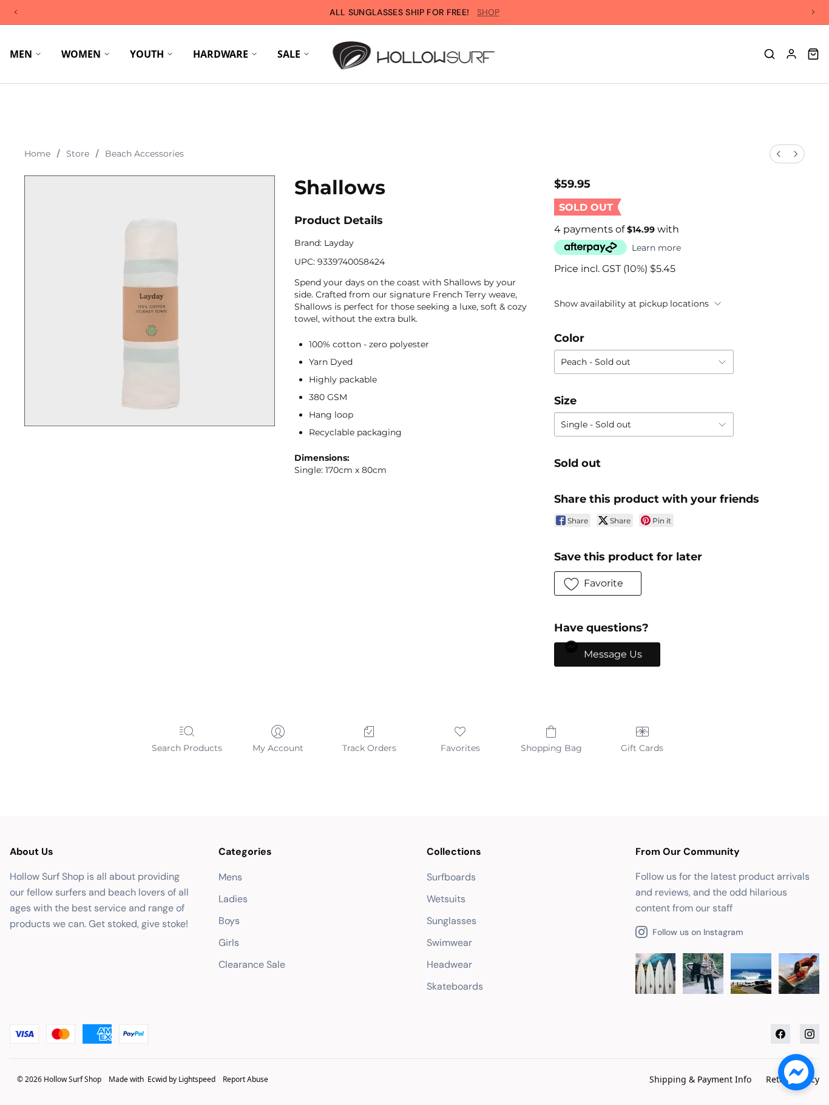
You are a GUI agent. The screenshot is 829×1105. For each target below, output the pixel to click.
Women (81, 54)
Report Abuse (245, 1079)
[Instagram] (809, 1034)
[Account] (791, 54)
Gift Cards (642, 748)
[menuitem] (778, 154)
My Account (277, 748)
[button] (597, 583)
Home (37, 153)
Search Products (187, 748)
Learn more (656, 247)
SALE (288, 54)
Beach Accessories (144, 153)
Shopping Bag (551, 748)
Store (77, 153)
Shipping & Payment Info (700, 1079)
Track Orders (369, 748)
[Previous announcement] (16, 12)
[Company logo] (414, 54)
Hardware (220, 54)
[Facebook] (780, 1034)
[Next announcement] (813, 12)
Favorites (460, 748)
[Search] (769, 54)
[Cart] (813, 54)
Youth (147, 54)
